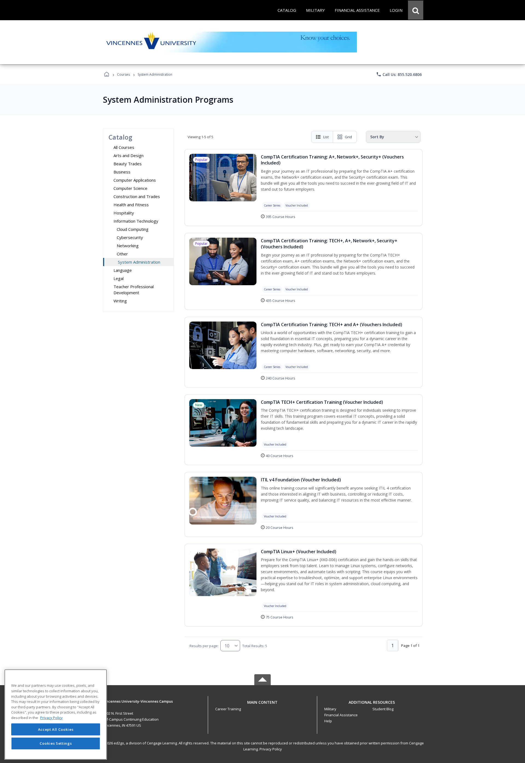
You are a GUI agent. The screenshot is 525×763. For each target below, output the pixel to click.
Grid (348, 136)
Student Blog (382, 708)
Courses (123, 74)
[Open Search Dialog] (415, 10)
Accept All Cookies (56, 729)
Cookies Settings (56, 743)
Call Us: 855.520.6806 (399, 74)
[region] (55, 714)
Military (330, 708)
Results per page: (203, 645)
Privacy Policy (270, 749)
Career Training (228, 708)
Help (328, 720)
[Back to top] (262, 705)
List (326, 136)
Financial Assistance (341, 714)
